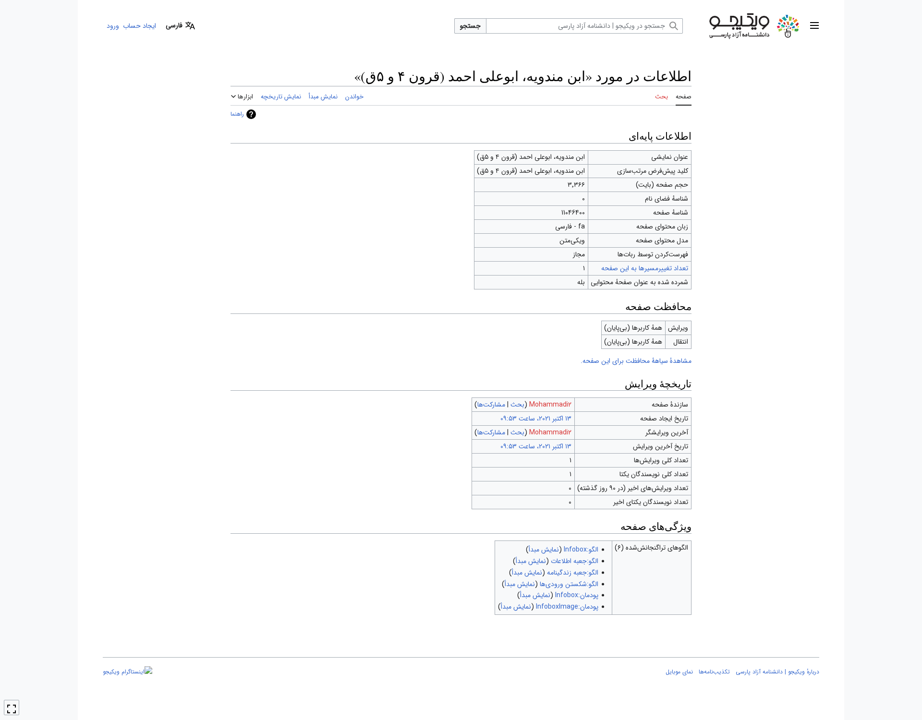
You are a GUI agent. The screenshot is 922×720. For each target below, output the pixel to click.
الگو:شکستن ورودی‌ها (569, 584)
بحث (517, 404)
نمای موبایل (679, 671)
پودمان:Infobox (576, 595)
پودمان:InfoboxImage (567, 606)
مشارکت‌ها (491, 404)
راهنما (237, 114)
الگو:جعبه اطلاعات (574, 561)
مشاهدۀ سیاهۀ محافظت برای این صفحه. (636, 361)
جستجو (470, 26)
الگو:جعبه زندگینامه (572, 572)
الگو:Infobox (581, 549)
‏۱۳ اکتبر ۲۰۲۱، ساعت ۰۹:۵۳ (535, 418)
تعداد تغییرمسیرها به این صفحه (644, 268)
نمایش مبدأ (544, 549)
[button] (814, 26)
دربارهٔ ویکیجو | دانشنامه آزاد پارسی (777, 671)
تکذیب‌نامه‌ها (714, 671)
